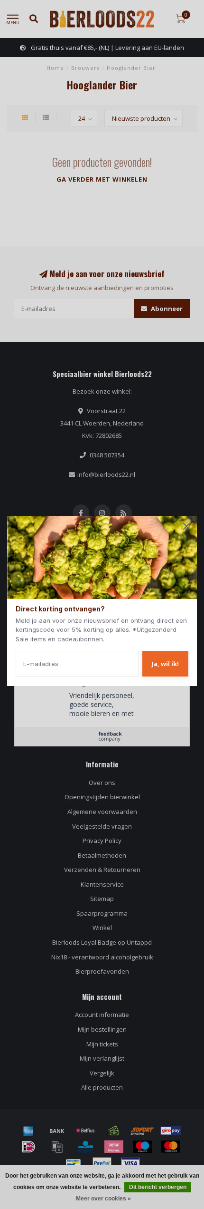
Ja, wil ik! (165, 663)
